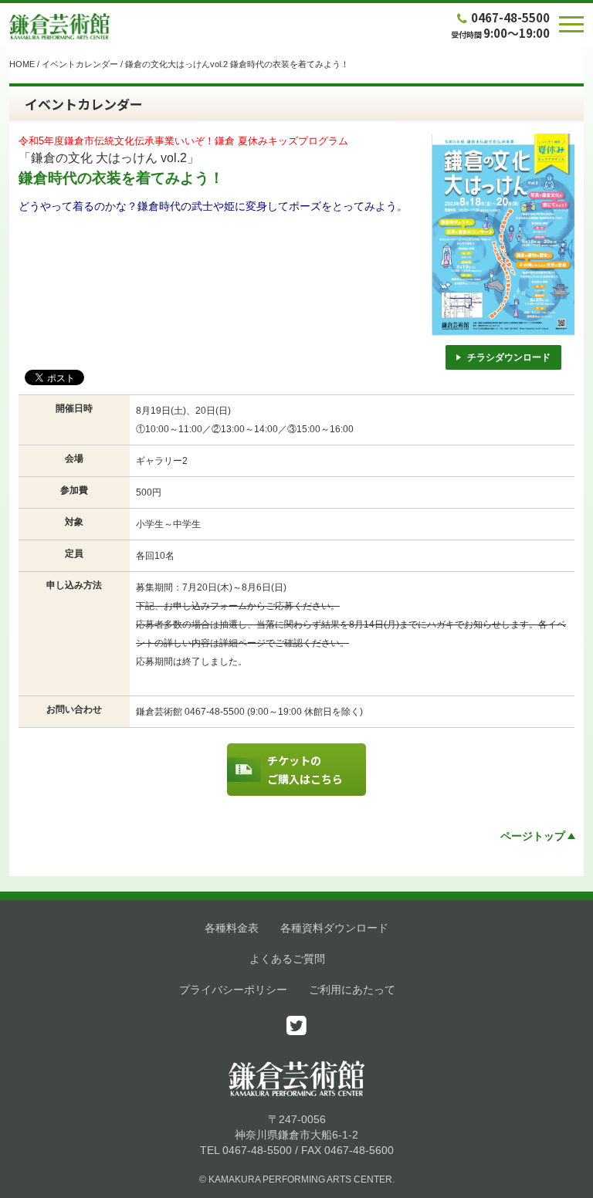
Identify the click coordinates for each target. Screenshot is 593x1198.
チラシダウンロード (509, 357)
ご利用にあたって (352, 989)
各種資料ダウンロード (334, 928)
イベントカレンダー (80, 64)
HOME (22, 64)
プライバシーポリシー (233, 989)
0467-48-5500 (510, 17)
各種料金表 (232, 928)
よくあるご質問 (287, 959)
